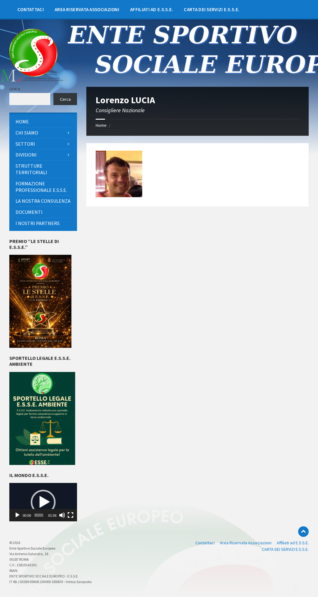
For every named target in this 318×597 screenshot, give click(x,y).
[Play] (17, 515)
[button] (43, 502)
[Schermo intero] (70, 515)
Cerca (14, 89)
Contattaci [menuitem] (205, 543)
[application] (43, 502)
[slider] (39, 515)
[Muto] (62, 515)
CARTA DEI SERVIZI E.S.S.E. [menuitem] (285, 549)
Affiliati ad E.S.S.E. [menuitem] (293, 543)
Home (101, 125)
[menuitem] (30, 9)
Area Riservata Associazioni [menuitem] (245, 543)
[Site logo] (33, 75)
